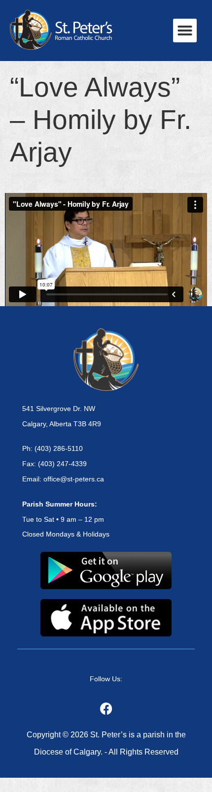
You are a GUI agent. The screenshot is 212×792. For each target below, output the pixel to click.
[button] (185, 30)
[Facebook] (106, 709)
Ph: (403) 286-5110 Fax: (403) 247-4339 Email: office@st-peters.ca (63, 463)
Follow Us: (106, 679)
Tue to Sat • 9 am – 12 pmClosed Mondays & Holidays (65, 519)
